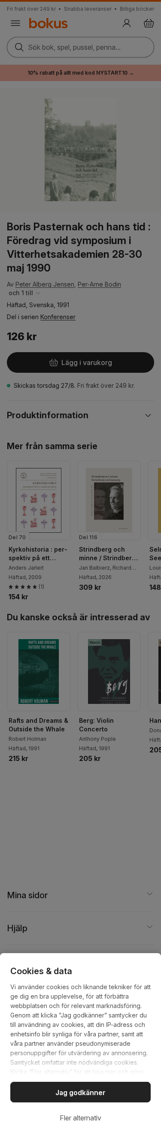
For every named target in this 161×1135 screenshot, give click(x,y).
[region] (80, 1044)
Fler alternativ (80, 1118)
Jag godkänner (80, 1092)
